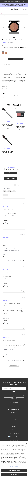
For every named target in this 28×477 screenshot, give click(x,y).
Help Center (14, 415)
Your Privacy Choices (15, 436)
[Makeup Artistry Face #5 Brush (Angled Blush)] (7, 113)
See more (5, 220)
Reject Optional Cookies (14, 470)
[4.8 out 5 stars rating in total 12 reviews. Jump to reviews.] (7, 121)
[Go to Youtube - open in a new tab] (16, 403)
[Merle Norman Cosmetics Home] (14, 9)
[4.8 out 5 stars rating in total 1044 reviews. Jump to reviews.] (20, 123)
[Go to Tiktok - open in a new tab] (18, 402)
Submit (14, 391)
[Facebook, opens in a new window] (2, 64)
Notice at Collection (8, 397)
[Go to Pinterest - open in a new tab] (14, 402)
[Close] (26, 443)
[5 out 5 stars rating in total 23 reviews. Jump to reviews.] (7, 148)
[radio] (3, 53)
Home (3, 15)
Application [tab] (14, 69)
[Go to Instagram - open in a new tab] (10, 402)
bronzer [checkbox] (5, 194)
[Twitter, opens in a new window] (6, 64)
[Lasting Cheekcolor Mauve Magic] (20, 113)
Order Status (14, 422)
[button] (23, 9)
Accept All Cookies (14, 474)
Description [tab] (6, 69)
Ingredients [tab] (22, 69)
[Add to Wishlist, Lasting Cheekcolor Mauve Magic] (16, 108)
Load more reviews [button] (14, 365)
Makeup (6, 15)
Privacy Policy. (18, 464)
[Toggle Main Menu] (2, 9)
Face (9, 15)
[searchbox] (8, 185)
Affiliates (14, 426)
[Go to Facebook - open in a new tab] (12, 402)
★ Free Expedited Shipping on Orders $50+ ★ (14, 1)
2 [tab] (15, 37)
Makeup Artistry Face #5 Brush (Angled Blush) (7, 126)
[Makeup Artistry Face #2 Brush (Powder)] (7, 140)
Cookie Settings (14, 440)
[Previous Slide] (3, 28)
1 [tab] (13, 37)
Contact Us (14, 412)
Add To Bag (15, 59)
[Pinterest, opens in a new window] (9, 64)
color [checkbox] (4, 191)
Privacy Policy (10, 395)
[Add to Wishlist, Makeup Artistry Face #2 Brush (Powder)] (3, 136)
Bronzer (12, 15)
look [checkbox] (14, 191)
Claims (4, 93)
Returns (14, 419)
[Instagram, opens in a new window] (4, 64)
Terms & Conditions (19, 395)
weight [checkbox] (9, 191)
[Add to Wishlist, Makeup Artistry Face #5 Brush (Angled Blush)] (3, 108)
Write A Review (10, 178)
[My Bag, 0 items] (26, 9)
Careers (14, 429)
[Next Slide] (24, 28)
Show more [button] (11, 194)
